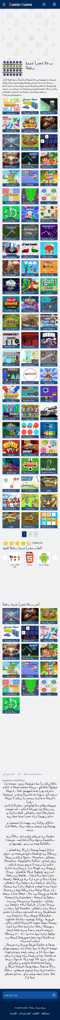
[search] (54, 995)
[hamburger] (4, 4)
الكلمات (35, 1013)
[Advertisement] (45, 34)
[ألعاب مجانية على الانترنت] (20, 4)
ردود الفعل (45, 1013)
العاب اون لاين (24, 1013)
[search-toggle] (44, 4)
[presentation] (4, 557)
